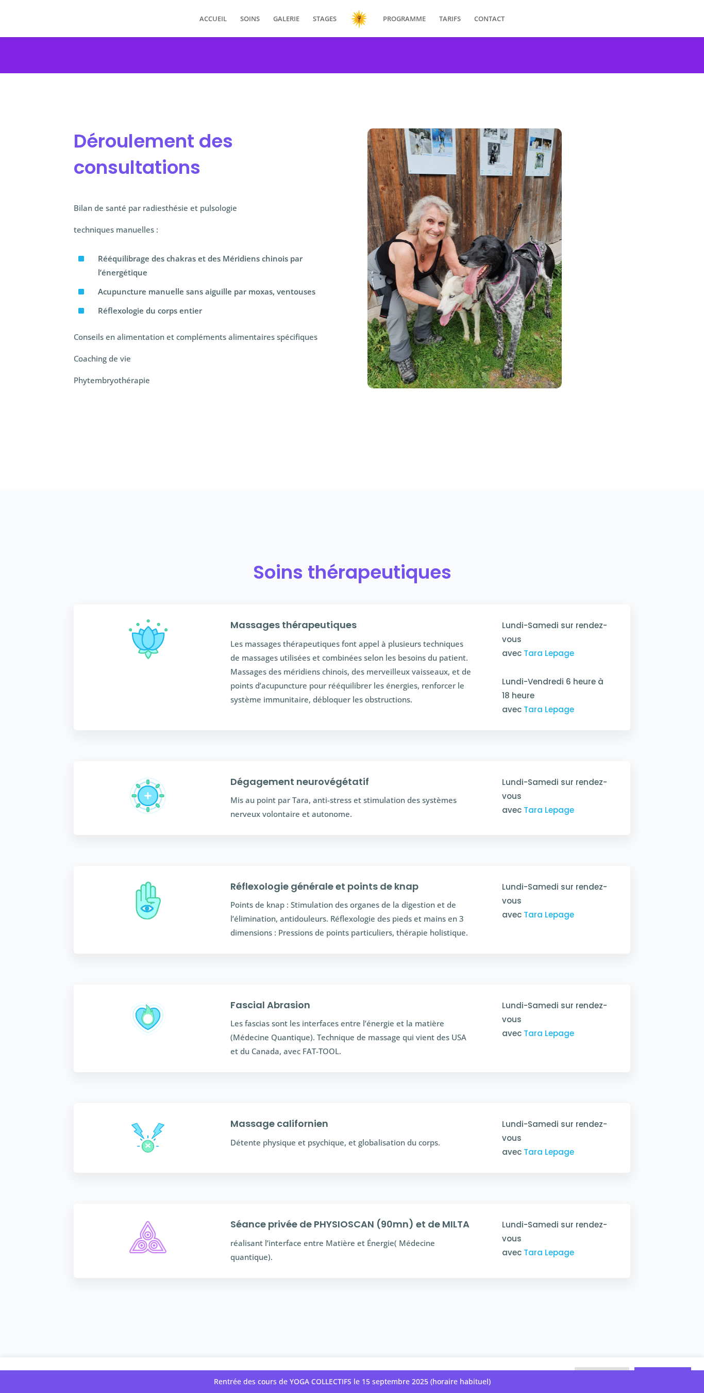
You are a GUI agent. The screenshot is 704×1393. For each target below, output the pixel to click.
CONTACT (489, 19)
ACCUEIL (213, 19)
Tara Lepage (549, 653)
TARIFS (450, 19)
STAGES (325, 19)
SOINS (250, 19)
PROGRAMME (404, 19)
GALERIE (286, 19)
